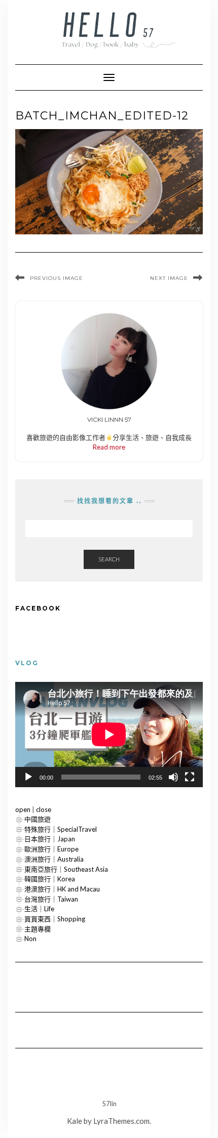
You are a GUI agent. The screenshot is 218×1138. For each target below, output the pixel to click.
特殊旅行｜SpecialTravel (60, 829)
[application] (109, 734)
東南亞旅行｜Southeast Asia (66, 869)
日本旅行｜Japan (49, 839)
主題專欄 (37, 929)
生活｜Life (39, 909)
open (22, 809)
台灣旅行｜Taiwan (51, 899)
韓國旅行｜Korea (49, 879)
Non (30, 938)
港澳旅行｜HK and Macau (62, 889)
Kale (74, 1120)
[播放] (28, 777)
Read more (109, 447)
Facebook (38, 608)
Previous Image (56, 278)
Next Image (169, 278)
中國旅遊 (37, 819)
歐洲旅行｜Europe (51, 849)
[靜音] (173, 777)
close (43, 809)
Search (109, 559)
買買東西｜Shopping (54, 919)
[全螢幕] (190, 777)
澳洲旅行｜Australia (54, 859)
